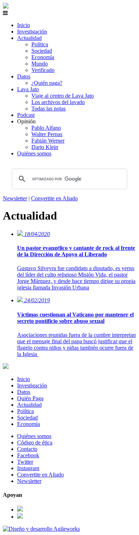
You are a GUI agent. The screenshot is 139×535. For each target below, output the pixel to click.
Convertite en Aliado (54, 198)
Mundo (39, 64)
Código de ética (34, 442)
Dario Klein (44, 147)
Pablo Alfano (46, 128)
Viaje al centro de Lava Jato (62, 96)
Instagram (28, 468)
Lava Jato (28, 89)
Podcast (26, 115)
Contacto (27, 449)
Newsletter (15, 198)
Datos (23, 76)
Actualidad (29, 38)
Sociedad (41, 51)
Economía (42, 57)
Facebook (28, 455)
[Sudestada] (6, 7)
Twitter (25, 462)
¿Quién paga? (46, 83)
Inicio (23, 25)
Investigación (32, 32)
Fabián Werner (48, 141)
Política (39, 44)
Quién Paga (30, 398)
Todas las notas (48, 109)
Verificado (43, 70)
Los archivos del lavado (58, 102)
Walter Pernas (46, 134)
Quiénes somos (34, 153)
